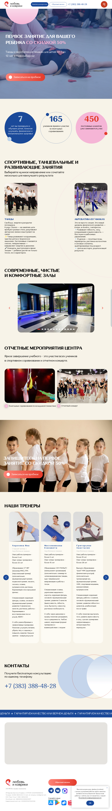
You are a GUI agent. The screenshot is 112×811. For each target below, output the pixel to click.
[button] (58, 4)
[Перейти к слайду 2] (42, 329)
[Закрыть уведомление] (107, 788)
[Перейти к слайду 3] (45, 329)
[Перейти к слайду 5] (51, 329)
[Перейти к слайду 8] (59, 329)
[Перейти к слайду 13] (74, 329)
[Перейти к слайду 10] (65, 329)
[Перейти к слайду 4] (48, 329)
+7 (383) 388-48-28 (77, 4)
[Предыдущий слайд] (9, 308)
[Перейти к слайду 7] (57, 329)
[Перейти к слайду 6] (54, 329)
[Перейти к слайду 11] (68, 329)
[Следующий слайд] (102, 308)
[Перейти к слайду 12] (71, 329)
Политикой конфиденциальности (90, 798)
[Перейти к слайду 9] (62, 329)
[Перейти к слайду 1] (38, 329)
